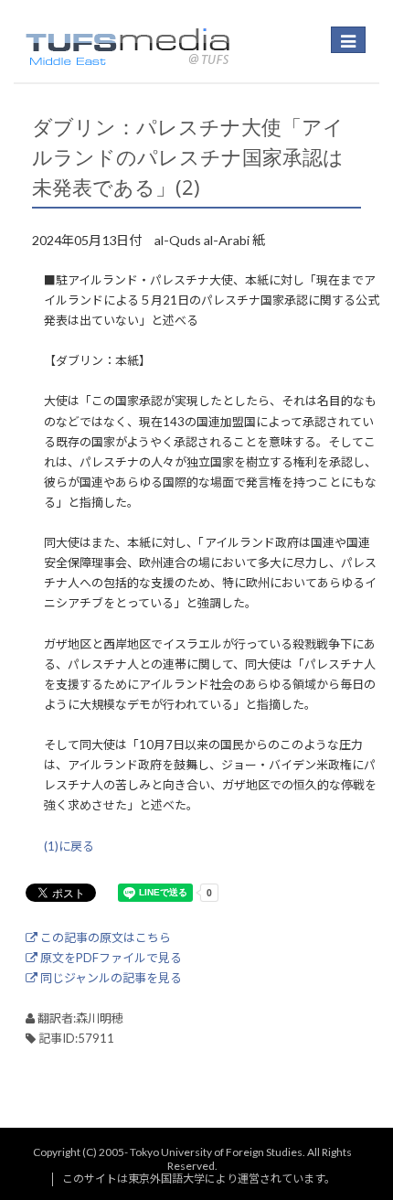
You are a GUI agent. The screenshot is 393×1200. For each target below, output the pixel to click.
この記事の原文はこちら (104, 937)
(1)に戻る (69, 846)
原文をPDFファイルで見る (109, 957)
